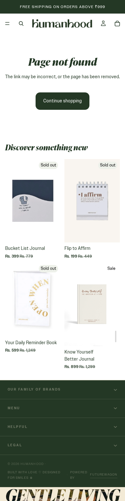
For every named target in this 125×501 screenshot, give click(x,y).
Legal (15, 445)
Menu (14, 408)
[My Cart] (117, 23)
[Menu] (7, 23)
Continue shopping (62, 101)
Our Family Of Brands (34, 389)
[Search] (21, 23)
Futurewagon (103, 474)
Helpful (18, 426)
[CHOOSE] (115, 336)
